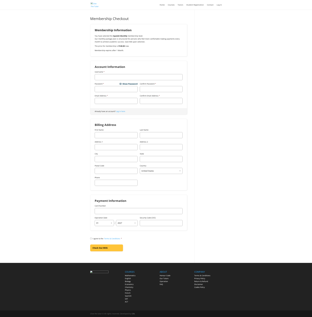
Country (143, 166)
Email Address (101, 96)
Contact (210, 5)
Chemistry (129, 287)
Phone (97, 177)
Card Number (100, 206)
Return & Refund (201, 281)
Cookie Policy (199, 287)
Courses (171, 5)
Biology (128, 281)
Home (162, 5)
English (128, 278)
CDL (133, 313)
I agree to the (107, 238)
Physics (128, 290)
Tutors (180, 5)
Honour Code (165, 275)
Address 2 (144, 142)
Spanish (128, 296)
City (96, 154)
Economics (129, 284)
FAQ (161, 284)
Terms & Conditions (112, 238)
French (128, 293)
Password (99, 84)
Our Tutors (164, 278)
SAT (126, 299)
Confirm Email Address (150, 96)
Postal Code (99, 166)
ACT (126, 302)
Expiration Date (101, 218)
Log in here (120, 111)
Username (100, 72)
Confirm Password (148, 84)
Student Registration (195, 5)
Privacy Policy (199, 278)
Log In (219, 5)
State (142, 154)
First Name (99, 130)
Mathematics (130, 275)
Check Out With (103, 249)
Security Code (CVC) (148, 218)
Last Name (144, 130)
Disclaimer (198, 284)
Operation (164, 281)
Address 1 (99, 142)
